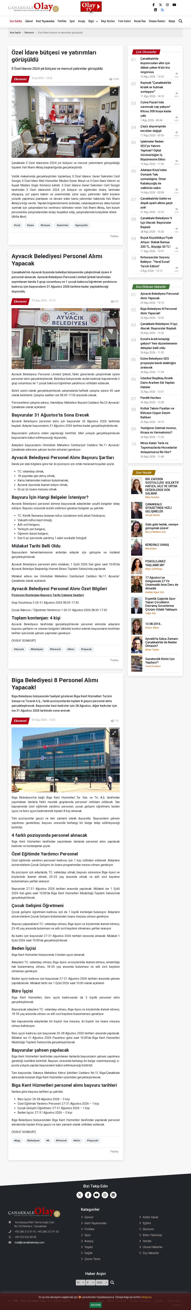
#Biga (17, 1140)
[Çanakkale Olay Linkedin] (112, 1195)
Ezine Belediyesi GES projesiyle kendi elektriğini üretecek (158, 363)
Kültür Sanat (150, 1217)
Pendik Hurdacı (150, 398)
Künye (172, 21)
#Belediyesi (37, 649)
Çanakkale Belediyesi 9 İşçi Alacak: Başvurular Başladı (156, 222)
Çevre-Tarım (92, 1259)
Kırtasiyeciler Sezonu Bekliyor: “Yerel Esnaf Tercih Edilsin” (155, 262)
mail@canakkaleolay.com (29, 1242)
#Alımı (70, 649)
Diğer (91, 21)
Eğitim (147, 1223)
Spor (72, 21)
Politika (62, 21)
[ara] (112, 1283)
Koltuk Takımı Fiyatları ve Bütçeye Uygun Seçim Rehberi (157, 413)
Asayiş (81, 21)
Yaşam (88, 1247)
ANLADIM (96, 1305)
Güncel (29, 21)
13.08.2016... (153, 625)
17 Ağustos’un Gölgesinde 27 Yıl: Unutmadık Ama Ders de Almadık (161, 585)
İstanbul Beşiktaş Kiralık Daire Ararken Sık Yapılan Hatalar (157, 382)
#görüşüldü (81, 225)
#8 (47, 1140)
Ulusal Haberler (153, 1247)
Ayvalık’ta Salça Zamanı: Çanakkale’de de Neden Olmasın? (162, 644)
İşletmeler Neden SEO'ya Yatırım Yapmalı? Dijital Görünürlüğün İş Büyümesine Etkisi (152, 150)
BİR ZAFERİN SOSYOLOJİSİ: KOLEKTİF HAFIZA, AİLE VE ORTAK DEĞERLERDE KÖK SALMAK (162, 488)
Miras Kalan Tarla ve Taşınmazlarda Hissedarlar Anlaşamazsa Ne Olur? (158, 447)
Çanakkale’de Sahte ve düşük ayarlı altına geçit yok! (156, 203)
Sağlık (88, 1253)
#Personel (55, 649)
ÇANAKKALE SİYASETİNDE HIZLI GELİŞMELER (158, 510)
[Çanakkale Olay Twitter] (79, 1195)
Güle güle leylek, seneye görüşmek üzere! (161, 528)
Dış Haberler (151, 1253)
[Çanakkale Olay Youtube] (95, 1195)
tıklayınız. (146, 1297)
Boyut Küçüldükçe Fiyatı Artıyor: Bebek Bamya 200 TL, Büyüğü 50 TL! (156, 242)
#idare (30, 225)
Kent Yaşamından (45, 21)
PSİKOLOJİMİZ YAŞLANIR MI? (155, 565)
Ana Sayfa (15, 32)
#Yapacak (86, 649)
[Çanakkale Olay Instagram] (104, 1195)
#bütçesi (45, 225)
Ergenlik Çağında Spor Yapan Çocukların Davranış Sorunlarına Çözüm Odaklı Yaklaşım (161, 606)
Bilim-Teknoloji (152, 1235)
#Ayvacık (19, 649)
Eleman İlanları (157, 21)
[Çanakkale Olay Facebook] (87, 1195)
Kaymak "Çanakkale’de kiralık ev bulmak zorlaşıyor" (155, 87)
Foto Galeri (124, 21)
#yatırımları (62, 225)
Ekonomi (29, 32)
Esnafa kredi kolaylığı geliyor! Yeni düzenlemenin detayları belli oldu (158, 343)
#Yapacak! (92, 1140)
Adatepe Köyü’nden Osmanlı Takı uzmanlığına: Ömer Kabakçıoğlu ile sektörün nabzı (153, 179)
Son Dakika (16, 21)
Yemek (147, 1241)
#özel (17, 225)
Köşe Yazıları (108, 21)
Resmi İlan (140, 21)
